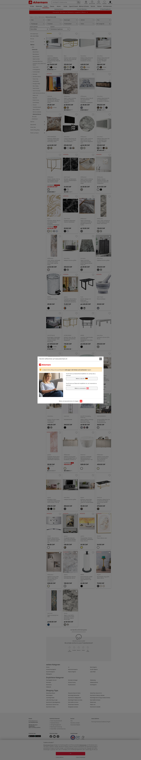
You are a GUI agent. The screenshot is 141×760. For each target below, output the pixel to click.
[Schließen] (100, 359)
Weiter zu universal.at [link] (80, 388)
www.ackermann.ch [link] (69, 401)
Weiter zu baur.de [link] (80, 378)
